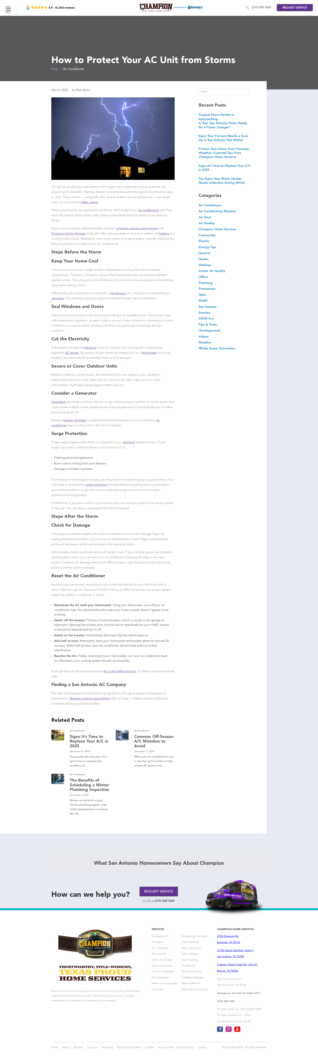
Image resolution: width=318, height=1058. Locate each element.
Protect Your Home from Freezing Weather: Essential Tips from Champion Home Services (224, 153)
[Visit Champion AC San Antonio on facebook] (220, 1029)
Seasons (205, 312)
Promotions (207, 288)
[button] (50, 7)
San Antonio (118, 293)
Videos (204, 336)
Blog (54, 69)
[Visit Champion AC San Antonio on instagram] (229, 1029)
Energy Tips (207, 247)
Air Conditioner (73, 69)
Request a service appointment (90, 698)
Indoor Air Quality (212, 271)
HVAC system (89, 202)
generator (57, 298)
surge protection (96, 485)
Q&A (202, 295)
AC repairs (72, 353)
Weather (205, 342)
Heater (204, 259)
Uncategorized (209, 330)
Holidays (205, 265)
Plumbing (206, 283)
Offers (203, 277)
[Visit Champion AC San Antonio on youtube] (237, 1029)
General (204, 253)
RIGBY (203, 300)
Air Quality (206, 223)
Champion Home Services (68, 233)
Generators (58, 402)
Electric (204, 241)
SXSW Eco (206, 318)
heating (164, 233)
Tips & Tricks (208, 324)
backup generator (75, 420)
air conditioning (148, 210)
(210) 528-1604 (261, 7)
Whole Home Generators (217, 348)
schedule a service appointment (137, 228)
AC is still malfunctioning (119, 671)
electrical (90, 347)
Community (207, 235)
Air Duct (205, 217)
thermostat (149, 353)
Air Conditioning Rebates (217, 211)
